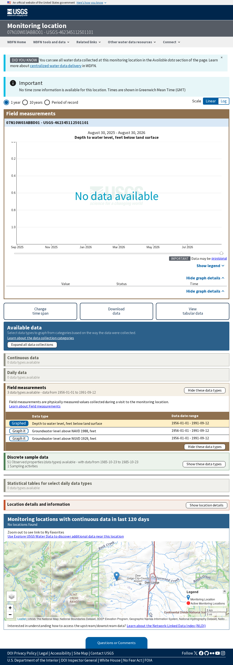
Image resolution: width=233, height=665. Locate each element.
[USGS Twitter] (195, 654)
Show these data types (204, 464)
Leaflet (22, 619)
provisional (219, 258)
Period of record (65, 102)
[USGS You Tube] (217, 654)
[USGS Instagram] (223, 654)
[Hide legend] (224, 591)
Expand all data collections (32, 344)
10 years (36, 102)
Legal (43, 653)
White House (110, 660)
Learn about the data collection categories (40, 338)
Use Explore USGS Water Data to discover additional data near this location (66, 536)
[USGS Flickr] (212, 654)
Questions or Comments (116, 642)
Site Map (80, 653)
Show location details (206, 505)
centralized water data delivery (55, 65)
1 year (15, 102)
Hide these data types (205, 390)
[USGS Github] (206, 654)
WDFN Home (16, 42)
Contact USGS (102, 653)
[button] (116, 576)
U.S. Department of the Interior (32, 660)
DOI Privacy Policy (22, 653)
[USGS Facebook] (201, 654)
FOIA (148, 660)
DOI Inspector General (79, 660)
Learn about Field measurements (35, 406)
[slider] (221, 253)
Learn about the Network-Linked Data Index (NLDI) (166, 625)
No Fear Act (132, 660)
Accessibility (61, 653)
